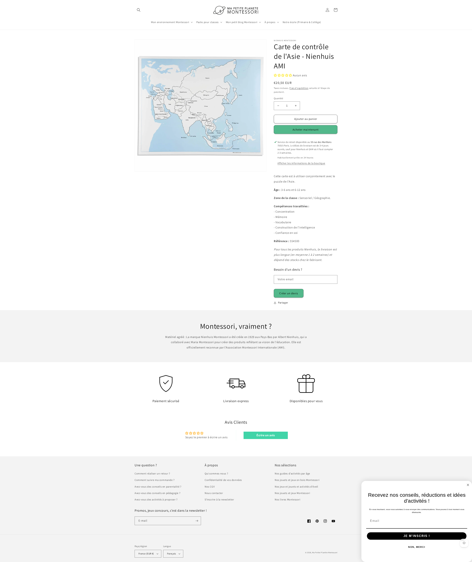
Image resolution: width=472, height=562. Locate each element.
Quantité (278, 98)
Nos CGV (210, 486)
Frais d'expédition (298, 88)
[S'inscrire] (197, 520)
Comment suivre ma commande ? (155, 480)
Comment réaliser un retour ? (152, 473)
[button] (139, 10)
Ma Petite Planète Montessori (324, 552)
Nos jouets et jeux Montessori (292, 493)
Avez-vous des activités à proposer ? (156, 499)
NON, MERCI (416, 547)
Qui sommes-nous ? (216, 473)
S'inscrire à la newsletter (219, 499)
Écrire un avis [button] (265, 435)
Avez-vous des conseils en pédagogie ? (157, 493)
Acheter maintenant (306, 129)
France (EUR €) (146, 553)
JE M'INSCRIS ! (416, 535)
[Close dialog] (468, 485)
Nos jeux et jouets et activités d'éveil (296, 486)
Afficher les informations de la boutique (301, 163)
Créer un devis (288, 293)
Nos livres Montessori (287, 499)
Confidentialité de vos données (223, 480)
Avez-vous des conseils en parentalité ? (158, 486)
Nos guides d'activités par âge (292, 473)
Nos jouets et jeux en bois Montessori (297, 480)
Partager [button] (283, 302)
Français (171, 553)
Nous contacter (214, 493)
